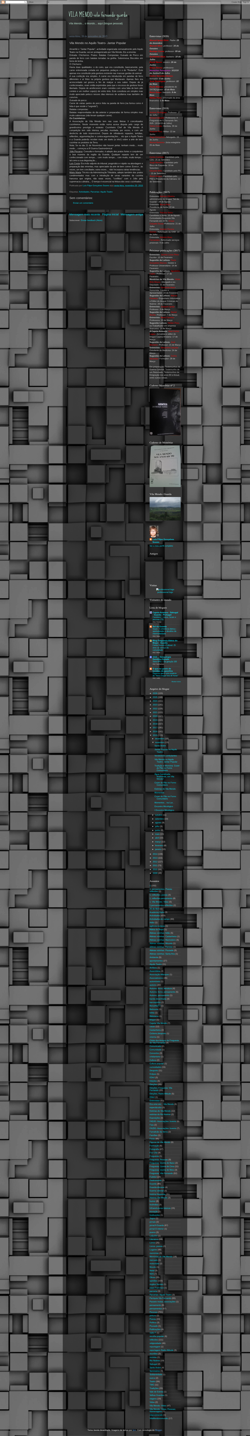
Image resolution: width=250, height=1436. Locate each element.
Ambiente (154, 957)
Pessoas (153, 1312)
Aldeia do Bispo (157, 929)
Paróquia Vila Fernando (160, 1298)
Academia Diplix (157, 912)
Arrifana (153, 968)
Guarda (153, 1184)
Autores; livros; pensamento (162, 992)
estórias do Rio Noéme (160, 1114)
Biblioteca (154, 1016)
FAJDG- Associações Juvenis (163, 1128)
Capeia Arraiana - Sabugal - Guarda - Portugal (165, 613)
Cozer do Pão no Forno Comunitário (165, 784)
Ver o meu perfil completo (161, 546)
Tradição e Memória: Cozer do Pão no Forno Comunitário (167, 768)
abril (157, 838)
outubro (159, 815)
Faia (152, 1125)
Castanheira (155, 1030)
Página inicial (110, 214)
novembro (160, 742)
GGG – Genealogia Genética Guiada (162, 658)
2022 (155, 709)
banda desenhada (158, 999)
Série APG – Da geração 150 (165, 662)
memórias (154, 1253)
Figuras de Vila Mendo (160, 1142)
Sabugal (153, 1364)
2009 (155, 873)
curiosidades (155, 1067)
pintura (153, 1315)
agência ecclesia (157, 926)
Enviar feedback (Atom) (91, 220)
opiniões (153, 1281)
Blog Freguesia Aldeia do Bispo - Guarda (165, 642)
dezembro (160, 739)
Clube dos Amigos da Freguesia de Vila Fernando (164, 1041)
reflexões (154, 1340)
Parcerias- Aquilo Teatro (102, 192)
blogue (153, 1020)
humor (153, 1201)
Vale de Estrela (156, 1392)
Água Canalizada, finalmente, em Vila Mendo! (164, 776)
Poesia (153, 1319)
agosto (158, 823)
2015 (155, 735)
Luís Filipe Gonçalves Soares (163, 540)
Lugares (153, 1250)
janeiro (158, 849)
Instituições (155, 1215)
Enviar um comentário (83, 203)
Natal (152, 1270)
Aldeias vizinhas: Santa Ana (162, 954)
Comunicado (155, 1046)
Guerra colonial (157, 1191)
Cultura (153, 1060)
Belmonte (154, 1009)
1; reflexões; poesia (159, 895)
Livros (152, 1243)
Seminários (155, 1371)
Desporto (154, 1070)
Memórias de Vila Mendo (161, 1257)
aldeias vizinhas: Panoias (161, 947)
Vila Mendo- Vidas (158, 1406)
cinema (153, 1037)
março (158, 842)
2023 (155, 705)
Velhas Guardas (157, 1395)
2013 (155, 858)
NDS (152, 1274)
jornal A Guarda (157, 1225)
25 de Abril (154, 909)
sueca (152, 1378)
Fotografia (154, 1149)
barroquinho (155, 1002)
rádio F (153, 1333)
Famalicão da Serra (159, 1132)
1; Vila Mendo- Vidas (159, 902)
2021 (155, 712)
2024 (155, 701)
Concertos (154, 1053)
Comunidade (155, 1050)
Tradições (154, 1388)
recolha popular (157, 1336)
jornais (153, 1222)
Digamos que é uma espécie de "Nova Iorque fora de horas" (165, 674)
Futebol (153, 1177)
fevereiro (159, 845)
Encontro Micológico (164, 806)
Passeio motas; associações (162, 1302)
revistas (153, 1357)
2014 (155, 854)
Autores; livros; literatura (161, 988)
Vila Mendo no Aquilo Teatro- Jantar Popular (166, 760)
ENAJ (152, 1097)
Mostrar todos (176, 681)
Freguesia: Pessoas (159, 1160)
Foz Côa (153, 1153)
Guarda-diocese (157, 1187)
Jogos (152, 1218)
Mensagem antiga (132, 214)
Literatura (154, 1239)
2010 (155, 869)
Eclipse (153, 1074)
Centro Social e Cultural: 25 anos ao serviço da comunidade (164, 647)
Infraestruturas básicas (160, 1208)
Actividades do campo (160, 919)
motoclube (154, 1264)
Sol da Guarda (160, 626)
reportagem (155, 1347)
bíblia (152, 1013)
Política (153, 1322)
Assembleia (155, 971)
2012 (155, 862)
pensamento (155, 1305)
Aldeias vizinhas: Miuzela (161, 943)
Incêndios (154, 1205)
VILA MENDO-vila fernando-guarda (98, 14)
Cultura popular (157, 1064)
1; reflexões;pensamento (161, 898)
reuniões (154, 1354)
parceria (153, 1291)
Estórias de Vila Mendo (165, 789)
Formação (154, 1146)
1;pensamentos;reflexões (161, 905)
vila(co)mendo (156, 1415)
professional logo (165, 592)
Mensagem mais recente (84, 214)
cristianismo (155, 1057)
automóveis (155, 981)
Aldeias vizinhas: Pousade (161, 950)
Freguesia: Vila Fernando (161, 1173)
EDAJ (152, 1077)
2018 (155, 724)
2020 (155, 716)
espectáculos (156, 1107)
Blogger (158, 1430)
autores (153, 985)
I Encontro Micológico (164, 810)
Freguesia (154, 1156)
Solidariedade (156, 1374)
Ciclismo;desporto (158, 1033)
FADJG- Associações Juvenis (163, 1121)
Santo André (160, 746)
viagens (153, 1399)
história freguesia (157, 1194)
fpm (134, 1430)
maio (157, 834)
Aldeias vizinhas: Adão (160, 933)
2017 (155, 728)
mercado (154, 1260)
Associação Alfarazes (159, 974)
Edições (153, 1081)
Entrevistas (155, 1101)
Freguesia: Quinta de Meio (162, 1170)
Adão (152, 922)
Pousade (154, 1326)
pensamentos (156, 1309)
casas (152, 1026)
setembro (159, 819)
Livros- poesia (156, 1246)
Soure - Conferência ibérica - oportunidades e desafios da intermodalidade (165, 631)
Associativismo (156, 978)
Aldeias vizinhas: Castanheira (163, 936)
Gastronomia (155, 1180)
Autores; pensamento (159, 995)
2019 (155, 720)
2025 (155, 697)
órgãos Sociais (156, 1284)
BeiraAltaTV (155, 1006)
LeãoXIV (153, 1236)
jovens (153, 1232)
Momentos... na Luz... (164, 803)
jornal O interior (157, 1229)
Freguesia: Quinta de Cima (162, 1166)
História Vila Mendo (158, 1198)
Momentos (159, 793)
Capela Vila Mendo (158, 1023)
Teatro (153, 1381)
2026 (155, 693)
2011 (155, 865)
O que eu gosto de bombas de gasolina (163, 670)
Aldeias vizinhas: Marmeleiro (163, 940)
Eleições (153, 1084)
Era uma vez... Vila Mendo (162, 1104)
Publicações (155, 1329)
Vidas (152, 1402)
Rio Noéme (155, 1361)
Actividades (84, 192)
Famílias (153, 1135)
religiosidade (155, 1343)
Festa (152, 1139)
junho (158, 830)
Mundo (153, 1267)
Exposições (155, 1118)
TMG (152, 1385)
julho (157, 826)
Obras (152, 1277)
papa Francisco (157, 1288)
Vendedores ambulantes (166, 756)
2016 (155, 731)
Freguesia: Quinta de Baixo (162, 1163)
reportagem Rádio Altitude (161, 1350)
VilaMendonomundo (159, 1418)
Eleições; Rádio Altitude (160, 1094)
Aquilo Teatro (156, 964)
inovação (154, 1212)
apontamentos (156, 961)
